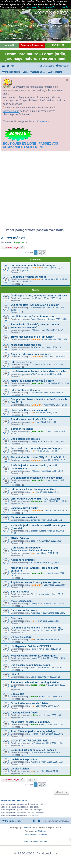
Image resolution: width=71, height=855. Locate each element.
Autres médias (13, 238)
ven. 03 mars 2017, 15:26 (55, 339)
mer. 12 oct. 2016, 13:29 (55, 356)
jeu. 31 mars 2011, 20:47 (54, 613)
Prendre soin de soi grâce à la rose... (32, 419)
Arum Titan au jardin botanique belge (33, 731)
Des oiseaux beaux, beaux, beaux (30, 665)
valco (33, 677)
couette (34, 630)
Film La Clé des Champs (25, 390)
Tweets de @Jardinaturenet (35, 841)
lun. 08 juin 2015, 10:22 (55, 392)
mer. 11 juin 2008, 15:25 (53, 762)
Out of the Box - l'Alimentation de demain (35, 304)
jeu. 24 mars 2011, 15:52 (47, 621)
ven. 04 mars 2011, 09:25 (47, 639)
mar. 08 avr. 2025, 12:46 (50, 298)
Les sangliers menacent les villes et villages (36, 477)
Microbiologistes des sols (26, 344)
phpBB (27, 828)
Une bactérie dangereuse (25, 438)
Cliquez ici (43, 121)
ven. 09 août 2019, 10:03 (55, 319)
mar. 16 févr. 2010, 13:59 (50, 667)
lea (32, 412)
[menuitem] (10, 66)
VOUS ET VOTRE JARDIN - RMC (29, 740)
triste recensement (21, 601)
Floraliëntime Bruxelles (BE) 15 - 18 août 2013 (37, 457)
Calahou (34, 364)
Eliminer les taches (22, 428)
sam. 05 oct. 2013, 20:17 (54, 441)
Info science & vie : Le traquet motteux (33, 489)
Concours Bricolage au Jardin (28, 276)
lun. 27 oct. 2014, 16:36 (46, 412)
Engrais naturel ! (20, 591)
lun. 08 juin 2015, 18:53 (58, 383)
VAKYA (34, 374)
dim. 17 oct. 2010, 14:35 (54, 658)
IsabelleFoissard (38, 307)
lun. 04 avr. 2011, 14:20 (53, 603)
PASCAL (35, 330)
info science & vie (21, 362)
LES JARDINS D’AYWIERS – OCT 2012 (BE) (36, 498)
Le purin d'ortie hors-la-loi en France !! (33, 750)
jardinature (36, 268)
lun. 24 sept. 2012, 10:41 (47, 492)
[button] (44, 252)
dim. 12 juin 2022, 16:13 (55, 268)
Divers (25, 270)
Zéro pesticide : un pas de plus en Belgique (36, 448)
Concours (26, 281)
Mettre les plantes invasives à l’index (32, 380)
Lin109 (34, 298)
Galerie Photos (11, 111)
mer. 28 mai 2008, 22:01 (47, 771)
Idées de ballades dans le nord (29, 410)
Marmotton (36, 501)
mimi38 (34, 752)
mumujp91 (35, 441)
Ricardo (34, 594)
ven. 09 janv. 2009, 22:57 (47, 706)
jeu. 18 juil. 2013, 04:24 (46, 451)
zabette (34, 696)
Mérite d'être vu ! (20, 538)
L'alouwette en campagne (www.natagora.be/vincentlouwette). (31, 549)
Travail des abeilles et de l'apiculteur (32, 336)
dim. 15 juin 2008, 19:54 (50, 752)
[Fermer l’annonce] (67, 80)
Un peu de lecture (21, 637)
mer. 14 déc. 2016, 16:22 (52, 347)
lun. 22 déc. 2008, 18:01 (51, 715)
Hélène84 (35, 734)
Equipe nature (20, 242)
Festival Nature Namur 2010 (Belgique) (33, 655)
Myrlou (34, 667)
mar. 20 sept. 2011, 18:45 (47, 562)
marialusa (35, 762)
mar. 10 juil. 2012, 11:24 (52, 520)
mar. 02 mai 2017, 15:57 (52, 330)
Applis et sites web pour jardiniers (31, 354)
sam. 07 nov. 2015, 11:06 (52, 364)
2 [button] (40, 252)
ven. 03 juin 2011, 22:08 (55, 585)
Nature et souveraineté (24, 517)
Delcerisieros (37, 392)
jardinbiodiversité (38, 531)
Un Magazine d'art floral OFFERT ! (31, 646)
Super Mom (36, 319)
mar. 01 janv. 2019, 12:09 (55, 279)
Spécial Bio (17, 693)
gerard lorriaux (38, 383)
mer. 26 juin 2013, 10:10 (52, 471)
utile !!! (15, 674)
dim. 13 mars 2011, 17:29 (51, 630)
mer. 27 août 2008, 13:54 (52, 724)
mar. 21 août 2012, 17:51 (55, 501)
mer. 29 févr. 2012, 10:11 (50, 541)
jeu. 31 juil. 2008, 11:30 (52, 743)
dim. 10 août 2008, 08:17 (53, 734)
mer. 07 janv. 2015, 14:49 (55, 405)
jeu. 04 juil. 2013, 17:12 (54, 460)
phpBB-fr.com (40, 831)
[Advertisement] (35, 190)
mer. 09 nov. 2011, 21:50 (47, 553)
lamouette (35, 520)
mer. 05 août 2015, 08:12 (50, 374)
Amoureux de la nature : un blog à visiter (35, 682)
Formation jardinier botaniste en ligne (33, 265)
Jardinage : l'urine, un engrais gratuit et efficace (39, 295)
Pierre (33, 649)
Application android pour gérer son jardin (35, 582)
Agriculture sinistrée (23, 559)
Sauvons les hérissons (24, 610)
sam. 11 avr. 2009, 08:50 (52, 696)
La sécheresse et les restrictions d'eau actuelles (39, 371)
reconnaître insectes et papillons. (30, 722)
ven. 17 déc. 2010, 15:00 (50, 649)
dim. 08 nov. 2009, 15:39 (49, 677)
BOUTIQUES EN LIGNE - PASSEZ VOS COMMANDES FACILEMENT (30, 145)
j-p (32, 562)
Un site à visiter (20, 768)
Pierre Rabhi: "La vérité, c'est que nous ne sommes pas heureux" (35, 326)
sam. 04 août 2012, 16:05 (55, 510)
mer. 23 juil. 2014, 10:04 (47, 422)
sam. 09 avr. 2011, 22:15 (51, 594)
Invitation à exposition (24, 759)
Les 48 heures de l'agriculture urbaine (33, 316)
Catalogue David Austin (24, 508)
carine (34, 541)
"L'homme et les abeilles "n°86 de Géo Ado (36, 627)
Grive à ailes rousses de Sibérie (29, 703)
